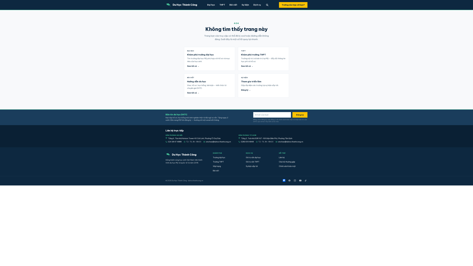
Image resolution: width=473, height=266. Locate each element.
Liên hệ (282, 157)
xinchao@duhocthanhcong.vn (218, 142)
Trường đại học (219, 157)
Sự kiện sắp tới (252, 166)
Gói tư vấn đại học (253, 157)
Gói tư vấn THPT (252, 162)
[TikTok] (305, 180)
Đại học (211, 5)
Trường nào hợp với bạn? (293, 5)
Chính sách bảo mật (287, 166)
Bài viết (233, 5)
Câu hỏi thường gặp (287, 162)
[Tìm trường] (267, 5)
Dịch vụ (257, 5)
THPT (222, 5)
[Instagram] (295, 180)
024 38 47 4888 (175, 142)
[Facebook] (289, 180)
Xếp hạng (217, 166)
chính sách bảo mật (286, 119)
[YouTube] (300, 180)
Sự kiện (245, 5)
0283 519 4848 (247, 142)
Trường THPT (218, 162)
